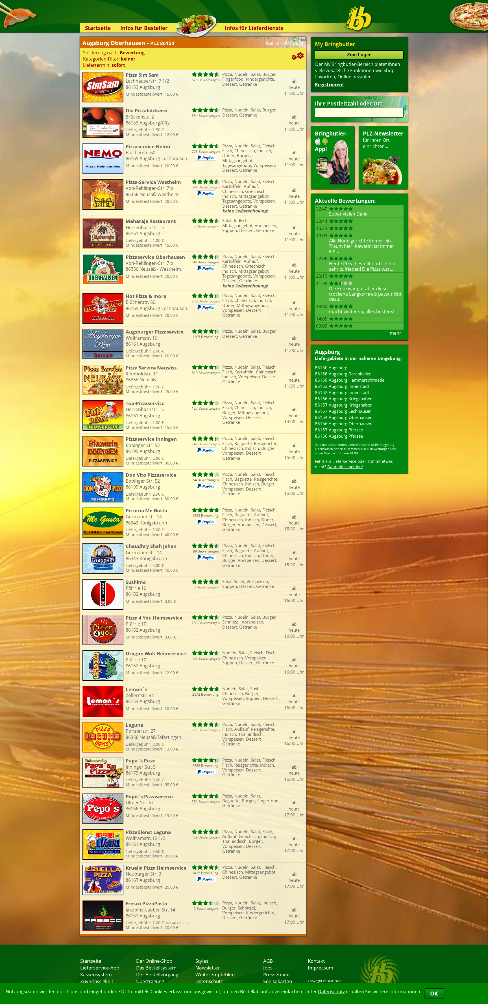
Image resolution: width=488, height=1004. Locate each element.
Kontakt (316, 960)
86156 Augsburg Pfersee (339, 436)
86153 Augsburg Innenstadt (342, 386)
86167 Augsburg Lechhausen (343, 411)
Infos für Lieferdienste (254, 27)
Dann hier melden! (345, 466)
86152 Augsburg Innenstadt (342, 392)
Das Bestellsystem (156, 967)
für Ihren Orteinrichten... (383, 139)
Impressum (320, 967)
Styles (201, 960)
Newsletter (207, 967)
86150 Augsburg (331, 367)
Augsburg (327, 351)
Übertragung (150, 981)
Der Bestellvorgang (157, 974)
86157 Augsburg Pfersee (339, 430)
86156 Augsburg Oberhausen (343, 423)
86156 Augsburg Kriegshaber (343, 398)
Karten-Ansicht (284, 43)
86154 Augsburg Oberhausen (343, 417)
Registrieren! (329, 84)
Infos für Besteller (144, 27)
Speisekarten (277, 981)
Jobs (268, 967)
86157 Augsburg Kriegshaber (343, 405)
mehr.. (397, 333)
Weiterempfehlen (215, 974)
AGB (268, 960)
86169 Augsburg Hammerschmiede (349, 380)
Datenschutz (331, 991)
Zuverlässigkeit (96, 981)
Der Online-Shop (154, 960)
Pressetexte (276, 974)
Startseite (98, 27)
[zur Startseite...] (358, 19)
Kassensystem (96, 974)
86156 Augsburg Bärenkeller (343, 374)
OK (434, 993)
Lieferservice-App (99, 967)
